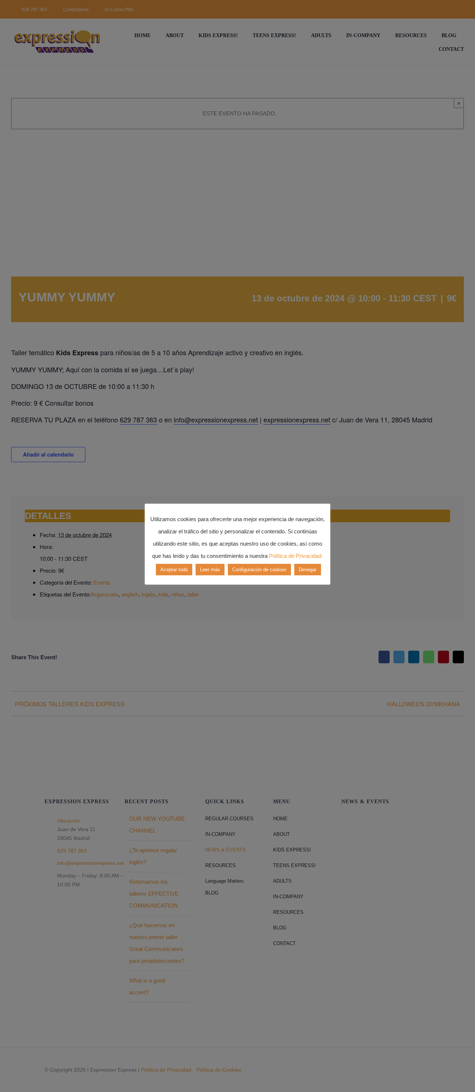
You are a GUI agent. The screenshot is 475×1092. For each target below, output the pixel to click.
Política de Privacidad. (296, 556)
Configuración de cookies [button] (259, 569)
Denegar (308, 569)
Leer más (210, 569)
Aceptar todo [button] (174, 569)
